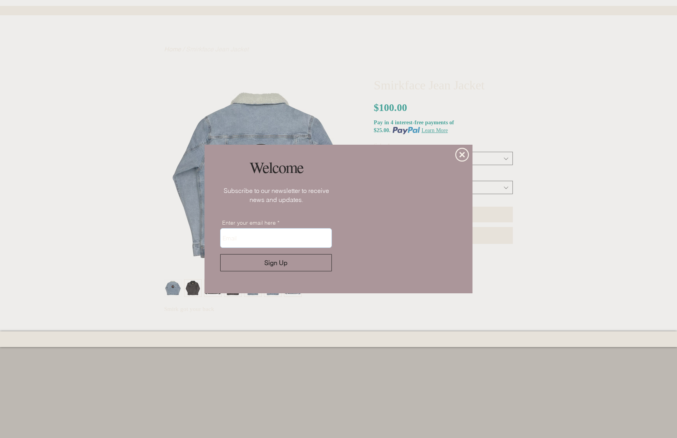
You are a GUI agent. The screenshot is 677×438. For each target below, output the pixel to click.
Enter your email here (249, 222)
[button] (462, 155)
